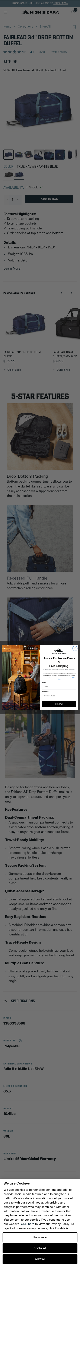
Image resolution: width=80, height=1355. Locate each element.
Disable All (40, 1248)
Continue (59, 704)
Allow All (40, 1259)
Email (44, 682)
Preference (40, 1237)
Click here (27, 1224)
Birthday (45, 692)
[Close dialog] (74, 648)
